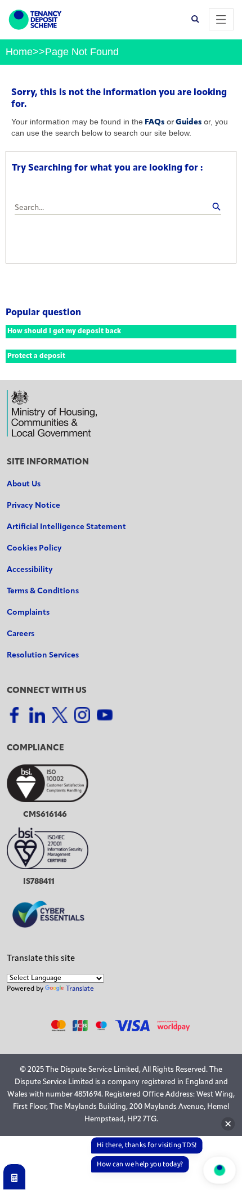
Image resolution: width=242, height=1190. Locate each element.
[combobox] (118, 209)
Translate (80, 989)
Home (19, 51)
